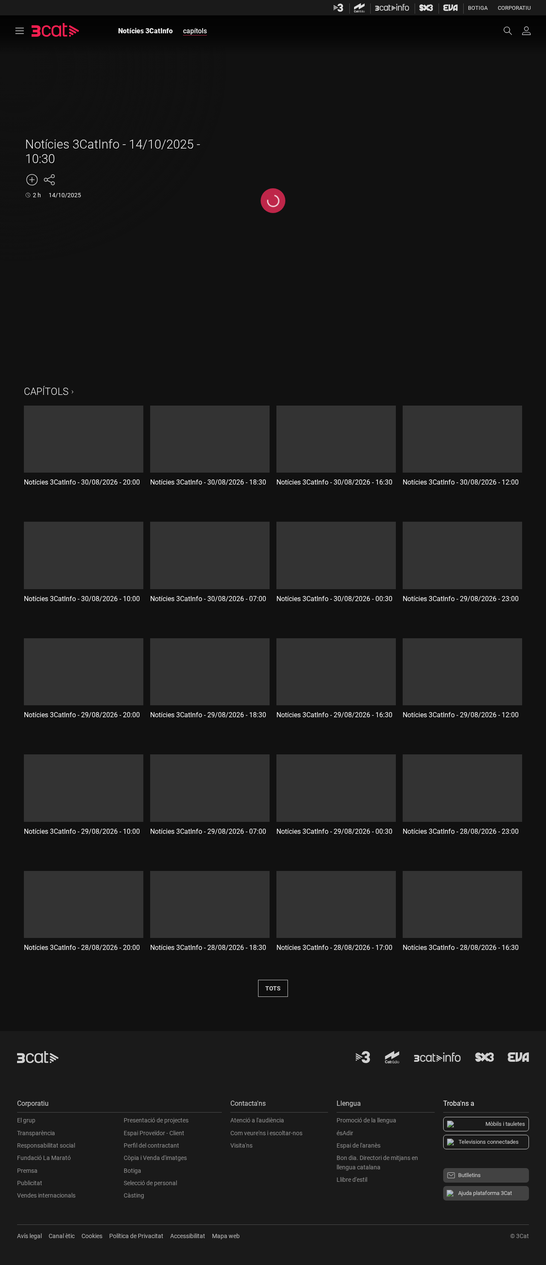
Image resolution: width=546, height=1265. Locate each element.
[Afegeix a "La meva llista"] (32, 180)
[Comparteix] (49, 180)
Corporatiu (514, 8)
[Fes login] (526, 31)
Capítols (46, 391)
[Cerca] (511, 31)
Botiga (478, 8)
